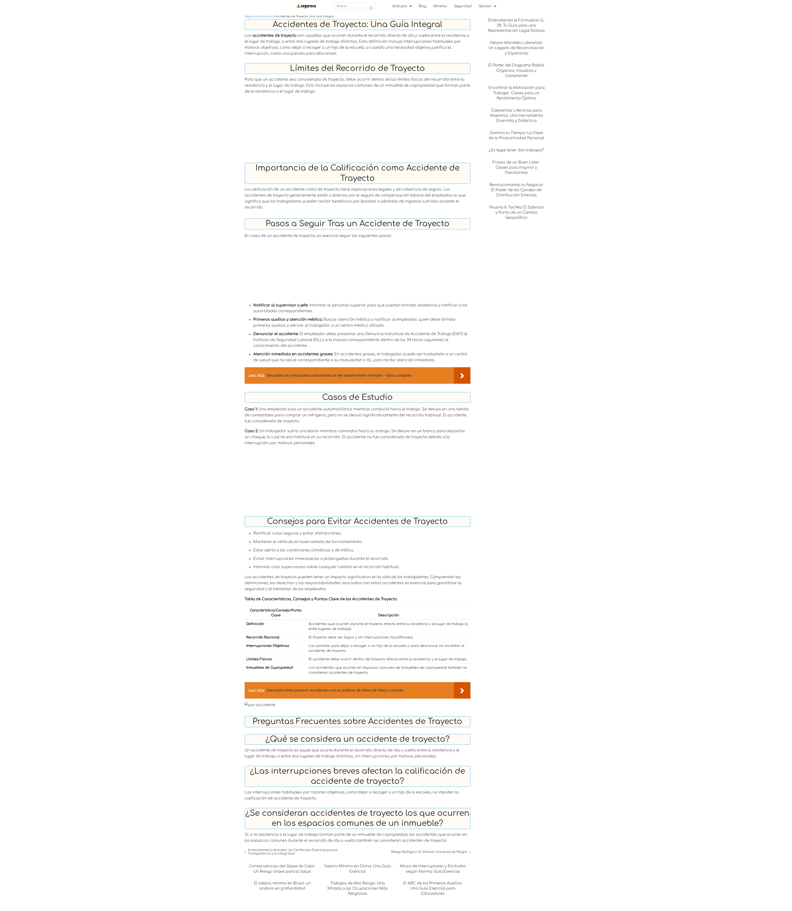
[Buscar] (371, 8)
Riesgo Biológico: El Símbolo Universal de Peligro (429, 852)
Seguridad (462, 6)
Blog (422, 6)
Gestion (485, 6)
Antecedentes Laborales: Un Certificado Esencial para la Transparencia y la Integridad (292, 851)
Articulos (399, 6)
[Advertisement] (357, 127)
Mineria (440, 6)
